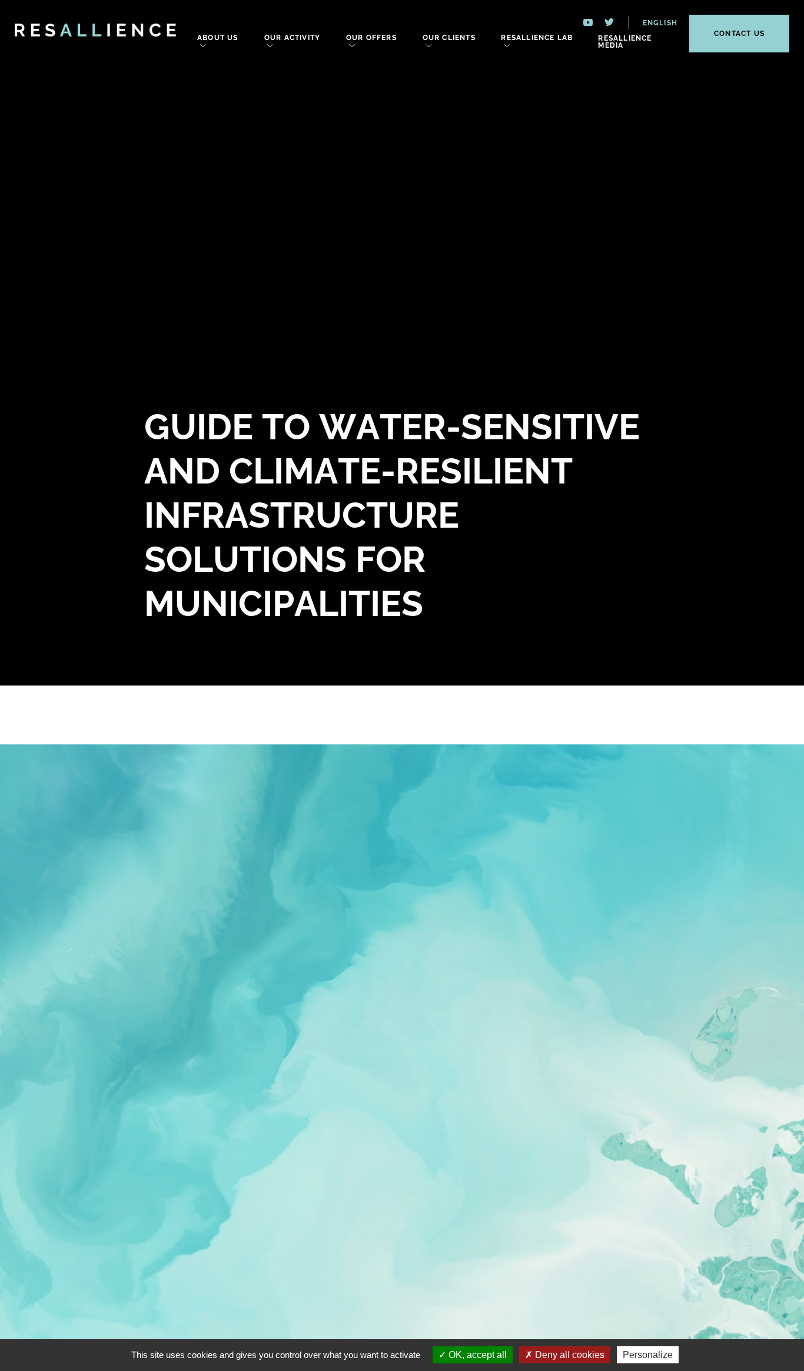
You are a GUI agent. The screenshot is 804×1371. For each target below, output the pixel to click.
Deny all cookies (568, 1355)
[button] (653, 22)
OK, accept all (476, 1355)
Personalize (648, 1355)
